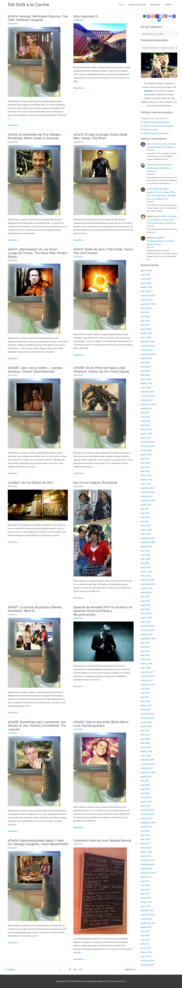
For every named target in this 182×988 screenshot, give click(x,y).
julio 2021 (145, 509)
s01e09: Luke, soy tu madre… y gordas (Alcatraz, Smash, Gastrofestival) (35, 369)
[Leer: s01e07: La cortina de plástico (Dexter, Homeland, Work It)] (34, 652)
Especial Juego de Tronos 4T (156, 118)
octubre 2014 (146, 818)
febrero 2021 (146, 530)
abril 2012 (145, 944)
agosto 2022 (146, 454)
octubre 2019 (146, 588)
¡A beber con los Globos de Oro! (30, 482)
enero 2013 (146, 906)
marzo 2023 (146, 429)
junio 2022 (145, 463)
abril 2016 (145, 743)
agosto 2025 (146, 308)
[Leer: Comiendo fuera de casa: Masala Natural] (100, 890)
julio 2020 (145, 551)
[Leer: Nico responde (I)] (99, 43)
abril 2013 (145, 893)
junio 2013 (145, 885)
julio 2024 (145, 362)
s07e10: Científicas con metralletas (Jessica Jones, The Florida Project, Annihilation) (162, 219)
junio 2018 (145, 647)
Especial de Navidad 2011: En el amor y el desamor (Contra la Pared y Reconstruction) (102, 610)
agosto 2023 (146, 408)
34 (80, 969)
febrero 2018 (146, 663)
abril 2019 (145, 609)
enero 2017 (146, 709)
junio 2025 (145, 316)
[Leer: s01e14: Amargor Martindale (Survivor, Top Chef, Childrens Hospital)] (34, 61)
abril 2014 (145, 843)
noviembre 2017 (148, 676)
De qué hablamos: (152, 26)
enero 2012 (146, 956)
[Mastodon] (159, 20)
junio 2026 (145, 274)
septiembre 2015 (148, 772)
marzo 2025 (146, 329)
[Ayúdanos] (159, 65)
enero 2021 (146, 534)
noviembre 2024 (148, 346)
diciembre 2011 (147, 960)
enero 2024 (146, 387)
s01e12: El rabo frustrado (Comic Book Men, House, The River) (100, 136)
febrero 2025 (146, 333)
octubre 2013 (146, 868)
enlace (144, 102)
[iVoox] (153, 16)
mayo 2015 (145, 789)
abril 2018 (145, 655)
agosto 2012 (146, 927)
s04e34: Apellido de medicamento (158, 126)
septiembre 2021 (148, 500)
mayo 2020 (145, 559)
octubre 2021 (146, 496)
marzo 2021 (146, 525)
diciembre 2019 (147, 580)
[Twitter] (161, 16)
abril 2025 (145, 325)
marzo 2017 (146, 701)
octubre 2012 (146, 919)
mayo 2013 (145, 889)
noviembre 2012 (148, 914)
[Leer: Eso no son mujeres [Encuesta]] (92, 533)
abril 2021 (145, 521)
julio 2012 (145, 931)
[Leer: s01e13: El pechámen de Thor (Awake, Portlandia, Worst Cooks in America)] (34, 180)
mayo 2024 (145, 371)
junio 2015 (145, 785)
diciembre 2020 (147, 538)
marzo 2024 (146, 379)
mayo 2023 (145, 421)
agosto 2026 (146, 270)
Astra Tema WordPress (116, 981)
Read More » (13, 125)
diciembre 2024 (148, 341)
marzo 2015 (146, 797)
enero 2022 (146, 484)
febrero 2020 (146, 571)
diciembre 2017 (147, 672)
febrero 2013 (146, 902)
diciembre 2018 (147, 626)
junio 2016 (145, 735)
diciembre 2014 (147, 810)
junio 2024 (145, 366)
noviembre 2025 (148, 295)
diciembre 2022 (147, 442)
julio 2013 (145, 881)
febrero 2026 (146, 287)
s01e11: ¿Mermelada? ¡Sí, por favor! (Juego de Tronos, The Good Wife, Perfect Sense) (37, 252)
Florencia (151, 164)
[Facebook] (174, 16)
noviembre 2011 (148, 965)
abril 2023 (145, 425)
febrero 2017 (146, 705)
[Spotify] (144, 16)
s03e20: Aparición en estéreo (156, 133)
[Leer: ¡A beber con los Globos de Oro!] (38, 505)
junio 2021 (145, 513)
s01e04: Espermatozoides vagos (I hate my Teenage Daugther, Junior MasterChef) (38, 842)
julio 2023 (145, 412)
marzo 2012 (146, 948)
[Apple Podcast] (149, 16)
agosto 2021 (146, 505)
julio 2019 (145, 597)
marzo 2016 (146, 747)
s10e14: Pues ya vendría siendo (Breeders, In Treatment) (159, 168)
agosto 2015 (146, 776)
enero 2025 (146, 337)
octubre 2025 (146, 300)
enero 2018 (146, 668)
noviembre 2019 (148, 584)
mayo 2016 (145, 739)
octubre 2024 (147, 350)
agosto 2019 (146, 592)
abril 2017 (145, 697)
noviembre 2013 (148, 864)
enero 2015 (146, 806)
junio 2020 (145, 555)
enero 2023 (146, 438)
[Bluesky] (170, 16)
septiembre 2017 (148, 684)
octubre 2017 (146, 680)
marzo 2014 (146, 847)
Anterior (10, 969)
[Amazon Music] (157, 16)
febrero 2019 (146, 617)
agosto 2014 (146, 827)
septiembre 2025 (148, 304)
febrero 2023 (146, 433)
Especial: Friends (150, 129)
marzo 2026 (146, 283)
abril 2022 (145, 471)
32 (70, 969)
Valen (149, 144)
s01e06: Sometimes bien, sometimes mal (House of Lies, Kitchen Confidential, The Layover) (37, 725)
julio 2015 (145, 781)
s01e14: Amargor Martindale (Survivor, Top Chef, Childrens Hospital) (38, 18)
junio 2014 (145, 835)
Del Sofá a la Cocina (28, 4)
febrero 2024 (146, 383)
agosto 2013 (146, 877)
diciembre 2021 (147, 488)
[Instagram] (165, 16)
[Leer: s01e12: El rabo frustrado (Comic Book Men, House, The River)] (99, 180)
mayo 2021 (145, 517)
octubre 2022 (146, 450)
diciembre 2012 (147, 910)
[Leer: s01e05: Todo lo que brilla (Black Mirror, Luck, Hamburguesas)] (99, 767)
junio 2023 (145, 417)
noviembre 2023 (148, 396)
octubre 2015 (146, 768)
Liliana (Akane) (153, 189)
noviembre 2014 (148, 814)
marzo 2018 (146, 659)
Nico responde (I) (85, 16)
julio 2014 (145, 831)
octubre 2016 (146, 722)
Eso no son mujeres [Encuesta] (95, 482)
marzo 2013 (146, 898)
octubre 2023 (147, 400)
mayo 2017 (145, 693)
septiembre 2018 (148, 638)
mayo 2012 (145, 940)
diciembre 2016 (147, 714)
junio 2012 (145, 935)
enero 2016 (146, 756)
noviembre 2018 (148, 630)
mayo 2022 (145, 467)
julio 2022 (145, 458)
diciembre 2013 (147, 860)
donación (148, 91)
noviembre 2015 (148, 764)
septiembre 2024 (148, 354)
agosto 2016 (146, 726)
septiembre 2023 (148, 404)
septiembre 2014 (148, 822)
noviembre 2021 (148, 492)
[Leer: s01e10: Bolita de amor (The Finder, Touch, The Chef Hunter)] (99, 295)
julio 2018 (145, 642)
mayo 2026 (145, 279)
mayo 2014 (145, 839)
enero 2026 (146, 291)
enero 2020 (146, 576)
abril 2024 (145, 375)
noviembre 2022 (148, 446)
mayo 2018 (145, 651)
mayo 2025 (145, 321)
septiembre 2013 (148, 873)
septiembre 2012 (148, 923)
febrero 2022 (146, 479)
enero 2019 (146, 622)
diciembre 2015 (147, 760)
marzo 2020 (146, 567)
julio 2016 (145, 730)
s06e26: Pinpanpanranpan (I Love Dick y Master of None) (160, 241)
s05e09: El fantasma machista (156, 122)
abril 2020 (145, 563)
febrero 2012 (146, 952)
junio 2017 (145, 689)
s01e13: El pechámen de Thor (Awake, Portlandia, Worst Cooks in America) (34, 136)
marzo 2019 (146, 613)
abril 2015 (145, 793)
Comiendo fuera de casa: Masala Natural (102, 840)
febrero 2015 (146, 801)
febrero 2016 (146, 751)
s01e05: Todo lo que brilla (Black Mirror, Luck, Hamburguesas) (101, 723)
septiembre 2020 (148, 542)
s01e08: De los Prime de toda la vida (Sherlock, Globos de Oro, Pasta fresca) (101, 369)
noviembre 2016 (148, 718)
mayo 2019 (145, 605)
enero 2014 (146, 856)
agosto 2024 (146, 358)
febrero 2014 (146, 852)
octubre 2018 (146, 634)
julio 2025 (145, 312)
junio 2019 (145, 601)
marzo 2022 (146, 475)
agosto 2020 (146, 546)
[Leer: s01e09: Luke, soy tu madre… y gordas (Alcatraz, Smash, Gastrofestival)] (34, 413)
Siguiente (130, 969)
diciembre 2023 (148, 392)
